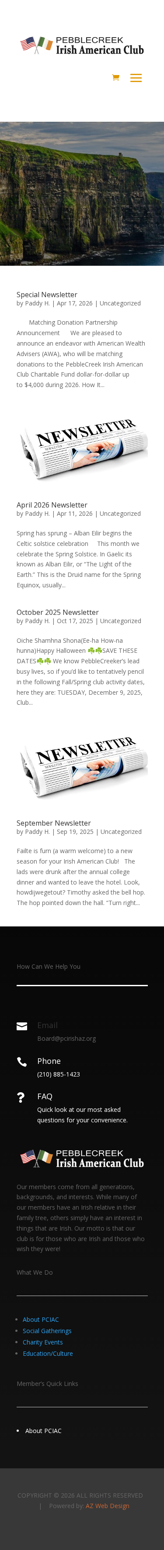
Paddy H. (37, 303)
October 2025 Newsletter (58, 612)
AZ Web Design (107, 1506)
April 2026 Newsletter (52, 505)
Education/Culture (48, 1353)
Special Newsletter (47, 294)
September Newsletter (54, 823)
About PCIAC (41, 1319)
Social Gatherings (47, 1331)
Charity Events (43, 1342)
